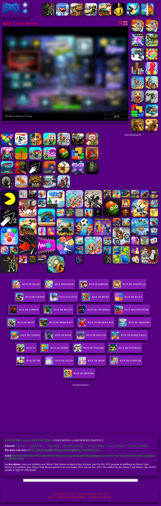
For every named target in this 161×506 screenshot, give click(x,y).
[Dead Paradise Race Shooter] (105, 15)
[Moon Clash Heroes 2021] (137, 31)
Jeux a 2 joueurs (116, 446)
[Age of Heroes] (35, 144)
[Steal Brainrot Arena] (49, 144)
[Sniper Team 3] (78, 144)
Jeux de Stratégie (134, 284)
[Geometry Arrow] (35, 172)
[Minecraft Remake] (151, 45)
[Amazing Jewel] (151, 59)
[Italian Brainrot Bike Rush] (21, 158)
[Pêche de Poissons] (62, 15)
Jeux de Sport (100, 297)
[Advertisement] (132, 158)
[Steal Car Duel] (35, 158)
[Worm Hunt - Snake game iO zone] (49, 172)
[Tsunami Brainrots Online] (49, 158)
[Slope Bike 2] (137, 59)
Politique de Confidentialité (71, 497)
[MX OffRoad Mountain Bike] (151, 88)
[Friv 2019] (25, 6)
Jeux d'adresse (98, 284)
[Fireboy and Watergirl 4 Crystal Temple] (147, 15)
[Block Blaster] (137, 116)
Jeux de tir (53, 446)
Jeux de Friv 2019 (16, 440)
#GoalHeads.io (44, 455)
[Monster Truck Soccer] (7, 172)
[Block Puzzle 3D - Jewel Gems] (137, 73)
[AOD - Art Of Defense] (35, 187)
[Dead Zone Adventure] (92, 172)
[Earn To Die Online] (92, 158)
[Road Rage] (48, 15)
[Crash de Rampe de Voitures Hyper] (90, 15)
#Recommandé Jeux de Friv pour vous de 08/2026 (111, 455)
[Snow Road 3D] (49, 187)
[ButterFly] (78, 172)
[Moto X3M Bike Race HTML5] (137, 88)
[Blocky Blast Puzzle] (78, 158)
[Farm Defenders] (137, 130)
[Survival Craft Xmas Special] (92, 144)
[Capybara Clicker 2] (21, 187)
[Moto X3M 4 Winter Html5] (63, 144)
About (51, 497)
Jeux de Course (34, 297)
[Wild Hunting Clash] (63, 172)
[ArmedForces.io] (119, 15)
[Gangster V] (151, 130)
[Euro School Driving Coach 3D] (76, 15)
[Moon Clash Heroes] (151, 31)
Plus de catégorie (138, 446)
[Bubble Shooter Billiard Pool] (7, 144)
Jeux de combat (96, 446)
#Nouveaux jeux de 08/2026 (70, 455)
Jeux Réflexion (64, 284)
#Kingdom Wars (23, 455)
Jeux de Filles (31, 284)
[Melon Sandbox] (63, 158)
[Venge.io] (7, 158)
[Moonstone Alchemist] (137, 45)
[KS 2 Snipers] (151, 102)
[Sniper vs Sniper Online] (7, 187)
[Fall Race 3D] (151, 73)
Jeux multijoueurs (73, 446)
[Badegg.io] (133, 15)
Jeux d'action (68, 297)
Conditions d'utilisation (99, 497)
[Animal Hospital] (137, 102)
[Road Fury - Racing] (151, 116)
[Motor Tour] (63, 187)
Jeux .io (21, 446)
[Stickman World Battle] (21, 172)
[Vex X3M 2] (21, 144)
